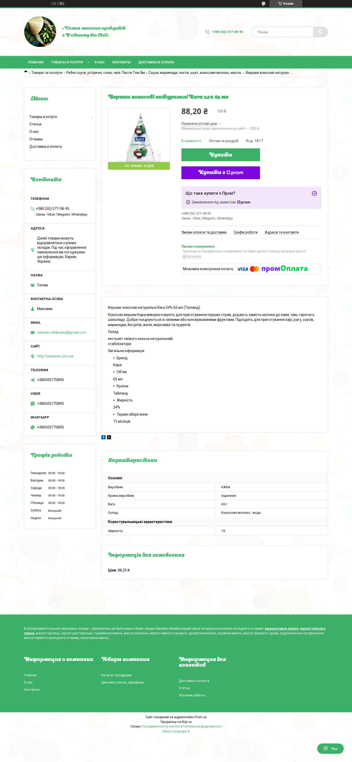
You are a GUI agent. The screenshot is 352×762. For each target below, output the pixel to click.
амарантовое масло (282, 628)
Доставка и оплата (156, 62)
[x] (109, 438)
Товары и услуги (67, 62)
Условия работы (192, 695)
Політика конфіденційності (202, 726)
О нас (99, 62)
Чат (334, 749)
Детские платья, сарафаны (122, 682)
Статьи (35, 124)
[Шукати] (320, 32)
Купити (220, 155)
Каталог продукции (116, 675)
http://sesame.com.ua (55, 356)
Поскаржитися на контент (161, 726)
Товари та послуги (46, 73)
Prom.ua (201, 717)
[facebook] (103, 438)
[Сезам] (40, 31)
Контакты (121, 62)
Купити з (211, 172)
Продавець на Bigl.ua (176, 722)
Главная (36, 62)
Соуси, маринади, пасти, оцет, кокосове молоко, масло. (195, 73)
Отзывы (36, 139)
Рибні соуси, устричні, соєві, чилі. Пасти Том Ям (105, 73)
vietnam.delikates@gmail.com (61, 332)
